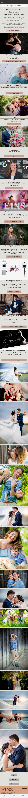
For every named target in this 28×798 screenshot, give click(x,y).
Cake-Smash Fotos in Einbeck (14, 221)
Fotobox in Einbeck (14, 291)
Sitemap (11, 788)
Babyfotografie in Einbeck (14, 93)
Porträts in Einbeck (14, 124)
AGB (14, 775)
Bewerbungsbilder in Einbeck (14, 188)
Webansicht (24, 788)
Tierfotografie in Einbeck (14, 256)
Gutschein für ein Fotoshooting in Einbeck (14, 360)
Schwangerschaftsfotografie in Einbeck (14, 61)
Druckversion (6, 788)
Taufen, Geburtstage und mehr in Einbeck (14, 326)
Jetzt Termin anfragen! (14, 30)
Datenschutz (14, 779)
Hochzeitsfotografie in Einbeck (14, 156)
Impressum (14, 783)
